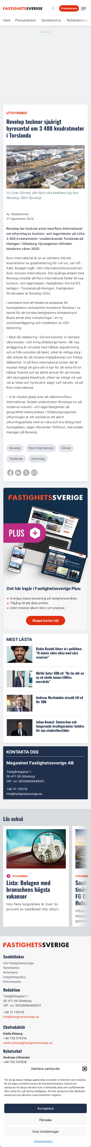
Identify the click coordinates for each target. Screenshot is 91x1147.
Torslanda (16, 458)
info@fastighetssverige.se (24, 794)
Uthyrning (16, 113)
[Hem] (23, 8)
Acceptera (45, 1108)
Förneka (45, 1120)
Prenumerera (25, 20)
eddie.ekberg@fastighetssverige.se (27, 1043)
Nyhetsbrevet (77, 20)
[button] (85, 1069)
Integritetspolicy (43, 1141)
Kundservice (51, 20)
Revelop (15, 448)
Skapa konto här (45, 620)
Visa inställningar (45, 1132)
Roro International (41, 448)
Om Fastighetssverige (18, 963)
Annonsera (10, 972)
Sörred (66, 448)
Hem (7, 20)
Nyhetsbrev (11, 967)
